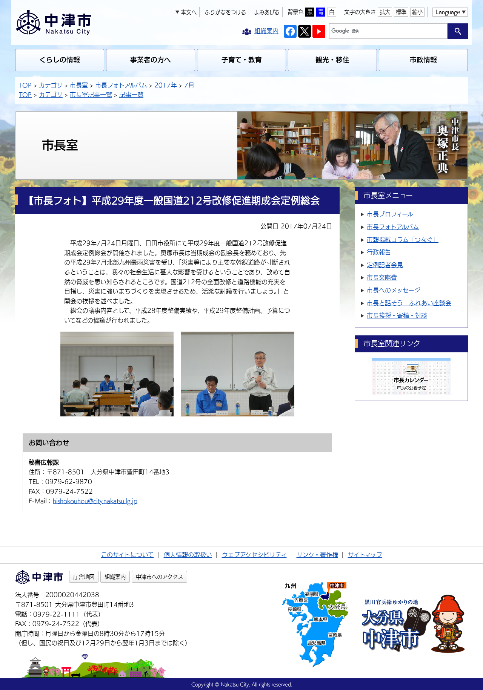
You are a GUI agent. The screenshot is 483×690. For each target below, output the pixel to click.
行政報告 (379, 252)
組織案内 (115, 577)
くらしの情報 (59, 60)
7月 (189, 85)
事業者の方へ (150, 60)
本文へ (189, 12)
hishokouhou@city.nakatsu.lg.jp (95, 501)
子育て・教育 (242, 60)
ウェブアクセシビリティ (254, 555)
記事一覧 (131, 95)
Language (448, 12)
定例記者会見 (385, 265)
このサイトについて (127, 555)
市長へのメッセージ (393, 290)
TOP (25, 85)
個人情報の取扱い (188, 555)
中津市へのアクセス (159, 577)
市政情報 (423, 60)
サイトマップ (365, 555)
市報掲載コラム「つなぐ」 (402, 240)
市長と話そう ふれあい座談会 (409, 303)
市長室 (79, 85)
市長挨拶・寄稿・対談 (397, 315)
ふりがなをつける (225, 12)
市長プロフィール (390, 214)
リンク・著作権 (317, 555)
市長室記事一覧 (91, 95)
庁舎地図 (83, 577)
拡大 (385, 12)
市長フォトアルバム (121, 85)
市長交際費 (382, 277)
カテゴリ (51, 85)
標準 (401, 12)
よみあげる (267, 12)
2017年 (165, 85)
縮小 (417, 12)
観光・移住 (332, 60)
